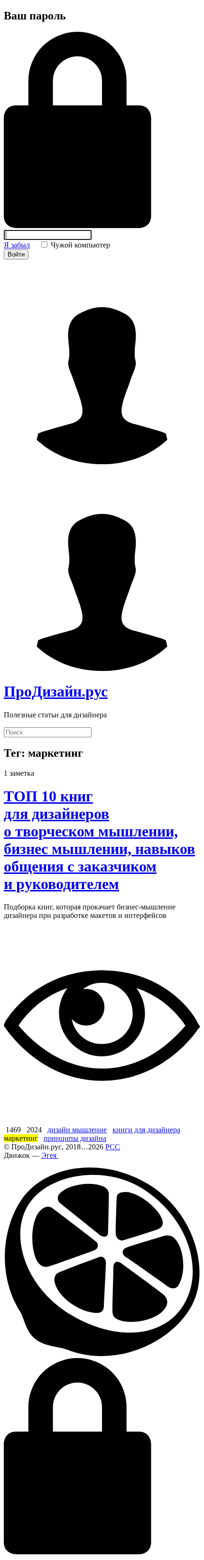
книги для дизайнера (146, 1130)
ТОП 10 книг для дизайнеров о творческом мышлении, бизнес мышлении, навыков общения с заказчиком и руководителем (99, 840)
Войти (16, 254)
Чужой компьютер (79, 245)
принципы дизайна (75, 1138)
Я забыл (17, 245)
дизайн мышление (77, 1130)
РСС (112, 1147)
